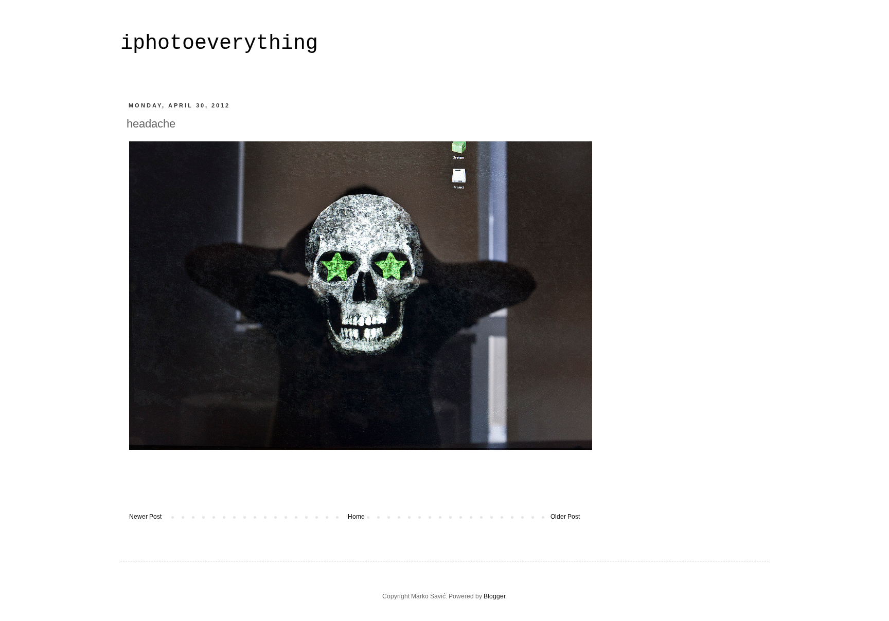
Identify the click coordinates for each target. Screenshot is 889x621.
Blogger (494, 596)
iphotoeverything (219, 43)
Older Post (565, 516)
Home (356, 516)
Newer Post (145, 516)
